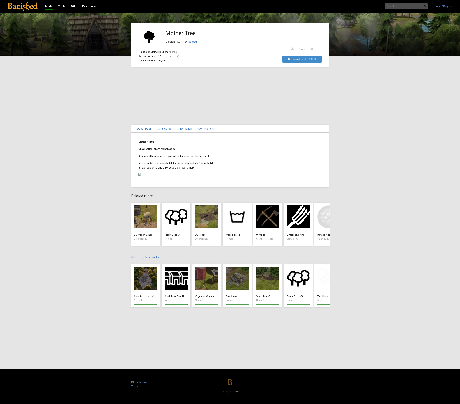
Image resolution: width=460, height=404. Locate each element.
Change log (164, 128)
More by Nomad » (145, 257)
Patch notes (89, 6)
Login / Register (444, 6)
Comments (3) (207, 128)
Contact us (141, 382)
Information (185, 128)
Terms (135, 386)
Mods (48, 6)
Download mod (302, 59)
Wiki (73, 6)
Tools (61, 6)
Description (144, 128)
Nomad (192, 41)
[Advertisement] (230, 96)
